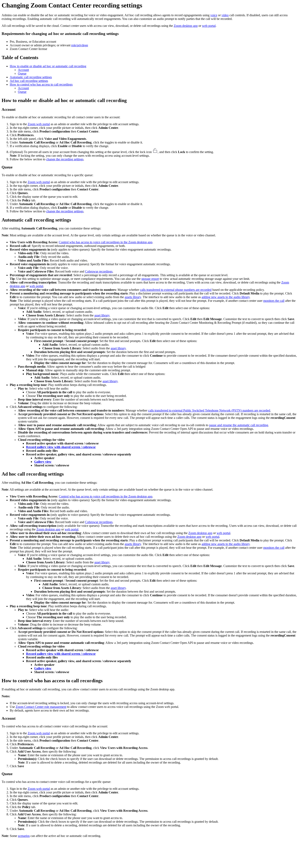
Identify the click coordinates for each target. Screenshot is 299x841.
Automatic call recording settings (31, 77)
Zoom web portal (39, 124)
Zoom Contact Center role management (41, 706)
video (225, 15)
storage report (150, 278)
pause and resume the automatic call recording (238, 425)
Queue (22, 73)
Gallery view (42, 461)
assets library (133, 297)
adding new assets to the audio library (226, 297)
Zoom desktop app (186, 25)
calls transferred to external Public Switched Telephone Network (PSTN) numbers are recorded (209, 410)
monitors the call (273, 300)
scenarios (24, 836)
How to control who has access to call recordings (41, 84)
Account (23, 70)
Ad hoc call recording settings (29, 81)
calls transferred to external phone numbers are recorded (176, 289)
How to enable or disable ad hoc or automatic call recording (48, 66)
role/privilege (79, 45)
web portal (209, 25)
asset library (101, 315)
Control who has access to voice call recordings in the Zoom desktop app (105, 242)
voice (213, 15)
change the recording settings (64, 159)
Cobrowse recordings (98, 271)
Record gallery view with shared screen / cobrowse (61, 447)
